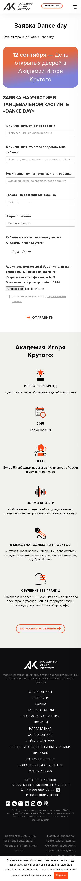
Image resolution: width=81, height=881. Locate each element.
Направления (40, 728)
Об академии (40, 692)
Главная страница (15, 37)
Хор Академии (40, 734)
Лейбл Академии (40, 741)
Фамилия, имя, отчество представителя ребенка (35, 149)
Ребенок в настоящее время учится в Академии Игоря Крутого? (33, 240)
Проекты (40, 722)
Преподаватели (40, 710)
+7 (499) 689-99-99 (40, 790)
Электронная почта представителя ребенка (38, 173)
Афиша (40, 704)
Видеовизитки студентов (40, 765)
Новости (40, 698)
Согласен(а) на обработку (39, 299)
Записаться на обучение (38, 628)
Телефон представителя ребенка (31, 195)
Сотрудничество (40, 759)
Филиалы (40, 753)
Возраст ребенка (18, 216)
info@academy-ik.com (42, 795)
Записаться (52, 6)
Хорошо (61, 875)
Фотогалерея (40, 771)
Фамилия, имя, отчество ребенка (30, 126)
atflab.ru (20, 850)
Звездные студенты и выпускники (40, 747)
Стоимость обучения (40, 716)
